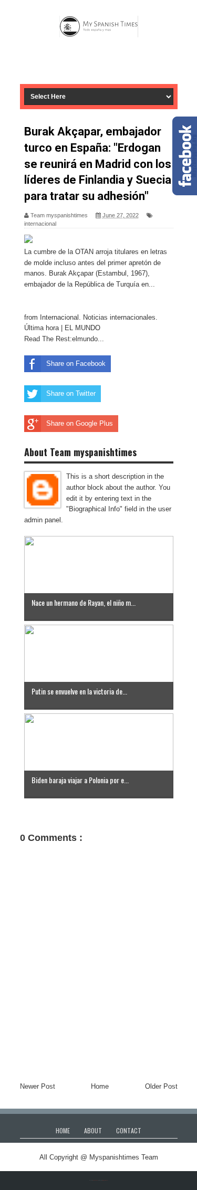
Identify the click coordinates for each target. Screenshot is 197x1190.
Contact (128, 1130)
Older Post (161, 1086)
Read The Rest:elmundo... (64, 339)
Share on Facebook (76, 363)
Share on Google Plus (79, 423)
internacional (40, 223)
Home (100, 1086)
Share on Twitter (71, 393)
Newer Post (37, 1086)
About (93, 1130)
